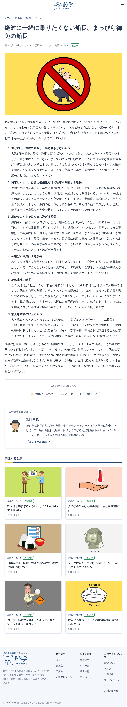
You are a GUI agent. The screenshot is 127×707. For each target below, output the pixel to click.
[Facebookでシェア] (80, 394)
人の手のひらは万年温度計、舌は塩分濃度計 (93, 508)
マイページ (86, 677)
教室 (58, 659)
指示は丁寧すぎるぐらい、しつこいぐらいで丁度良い (32, 508)
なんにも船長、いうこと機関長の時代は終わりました (93, 622)
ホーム (8, 17)
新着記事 (84, 659)
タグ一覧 (84, 665)
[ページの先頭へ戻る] (119, 700)
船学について (111, 662)
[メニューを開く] (122, 5)
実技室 (18, 17)
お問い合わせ (111, 690)
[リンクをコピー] (96, 394)
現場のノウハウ (33, 17)
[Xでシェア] (72, 394)
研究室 (59, 671)
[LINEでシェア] (88, 394)
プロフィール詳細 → (38, 441)
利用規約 (108, 674)
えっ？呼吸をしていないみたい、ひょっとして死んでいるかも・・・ (93, 565)
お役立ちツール (64, 677)
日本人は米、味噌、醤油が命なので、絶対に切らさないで (32, 565)
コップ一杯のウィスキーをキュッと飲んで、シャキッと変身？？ (31, 622)
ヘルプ (107, 668)
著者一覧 (84, 671)
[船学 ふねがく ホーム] (63, 6)
